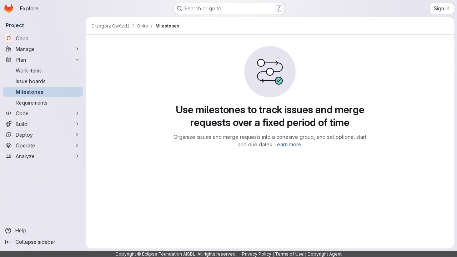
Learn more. (288, 144)
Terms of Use (289, 254)
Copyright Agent (324, 254)
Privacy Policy (256, 254)
